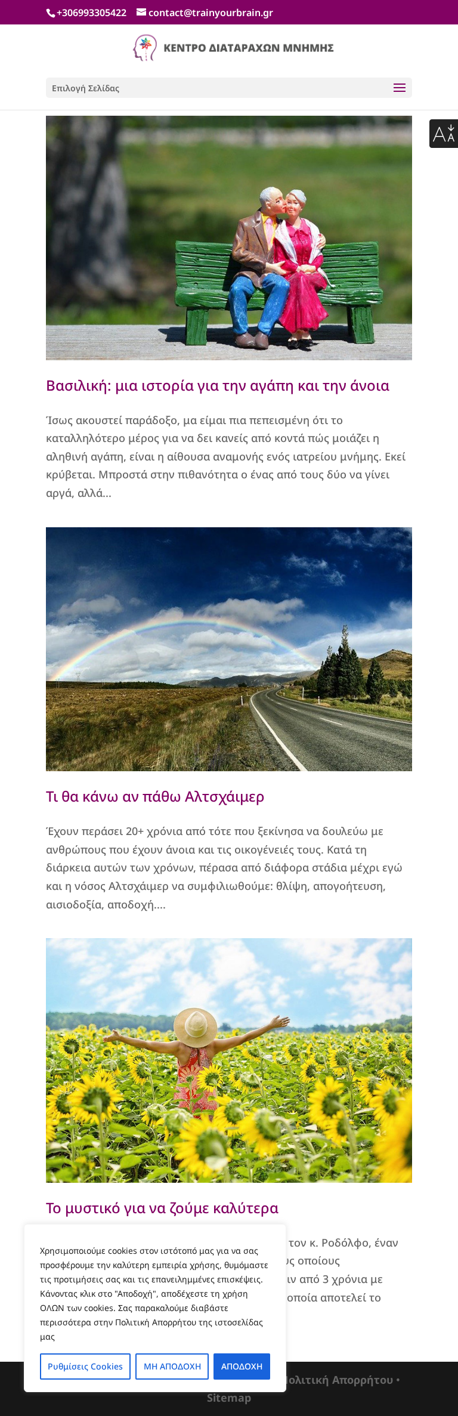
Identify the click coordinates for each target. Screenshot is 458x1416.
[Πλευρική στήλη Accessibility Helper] (443, 133)
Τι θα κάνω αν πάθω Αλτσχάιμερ (155, 796)
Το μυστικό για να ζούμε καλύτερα (162, 1207)
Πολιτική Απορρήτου (336, 1379)
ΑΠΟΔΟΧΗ (241, 1366)
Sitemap (229, 1397)
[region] (155, 1308)
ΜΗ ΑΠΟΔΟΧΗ (172, 1366)
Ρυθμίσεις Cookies (85, 1366)
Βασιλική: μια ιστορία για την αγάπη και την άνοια (217, 385)
